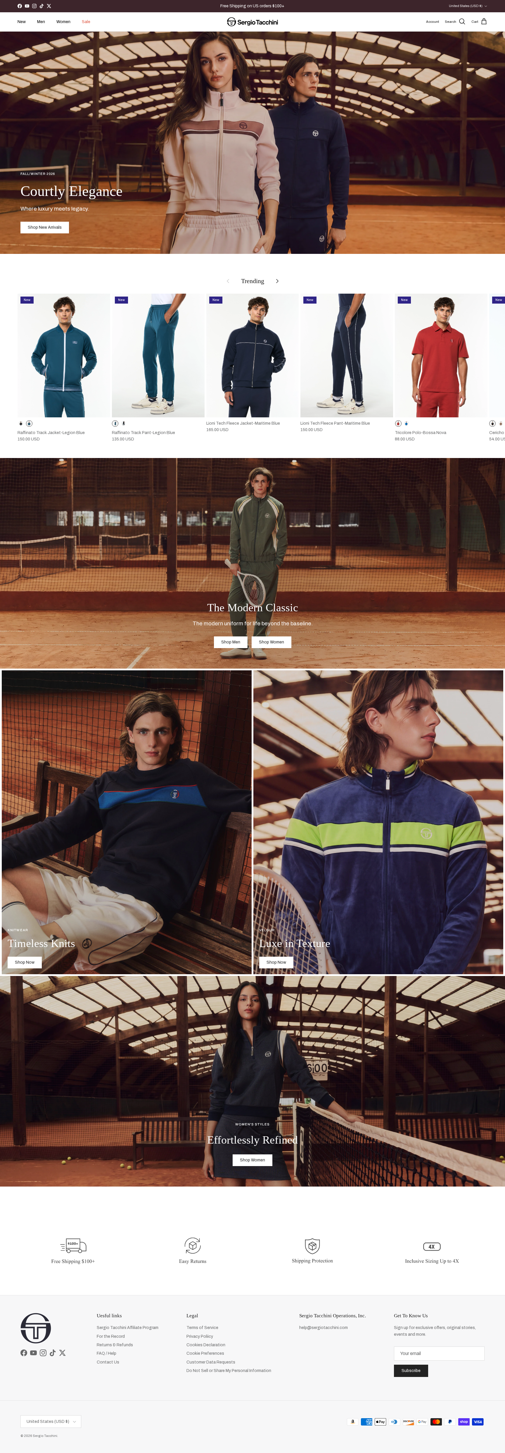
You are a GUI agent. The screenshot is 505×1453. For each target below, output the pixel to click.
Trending (252, 281)
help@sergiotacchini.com (323, 1327)
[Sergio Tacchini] (252, 22)
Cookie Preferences (205, 1353)
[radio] (21, 423)
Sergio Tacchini (45, 1435)
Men (41, 22)
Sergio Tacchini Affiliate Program (127, 1327)
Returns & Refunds (115, 1345)
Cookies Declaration (205, 1345)
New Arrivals (258, 6)
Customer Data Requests (210, 1362)
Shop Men (230, 642)
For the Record (111, 1336)
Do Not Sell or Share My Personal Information (228, 1370)
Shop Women (271, 642)
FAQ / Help (106, 1353)
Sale (86, 22)
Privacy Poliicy (199, 1336)
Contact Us (108, 1362)
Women (63, 22)
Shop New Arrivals (45, 227)
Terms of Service (202, 1327)
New (22, 22)
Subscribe (411, 1370)
